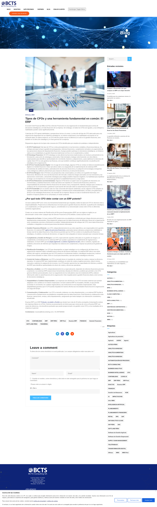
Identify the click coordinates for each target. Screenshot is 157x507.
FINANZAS (83, 321)
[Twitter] (57, 333)
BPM (108, 287)
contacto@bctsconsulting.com (37, 481)
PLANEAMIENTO (113, 408)
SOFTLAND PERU (31, 324)
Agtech (109, 278)
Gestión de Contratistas (116, 307)
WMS (108, 319)
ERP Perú (63, 321)
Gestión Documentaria (115, 310)
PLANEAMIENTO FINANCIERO (117, 412)
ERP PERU (54, 321)
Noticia (109, 316)
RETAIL (110, 416)
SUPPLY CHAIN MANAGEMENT (117, 440)
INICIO (9, 9)
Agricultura (111, 332)
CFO (27, 321)
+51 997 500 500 (40, 483)
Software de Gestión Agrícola (117, 432)
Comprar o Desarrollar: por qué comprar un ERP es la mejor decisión (118, 89)
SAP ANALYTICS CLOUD (115, 420)
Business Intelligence (115, 291)
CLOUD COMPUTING (113, 294)
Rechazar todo (134, 500)
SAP (122, 416)
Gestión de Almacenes (115, 392)
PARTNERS (41, 9)
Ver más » (110, 100)
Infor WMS (111, 400)
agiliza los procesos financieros (55, 230)
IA (108, 396)
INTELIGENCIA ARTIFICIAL (116, 404)
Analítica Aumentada (114, 281)
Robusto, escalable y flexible (50, 302)
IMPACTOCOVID (117, 396)
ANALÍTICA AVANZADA (115, 356)
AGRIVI (119, 340)
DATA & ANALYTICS (113, 300)
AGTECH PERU (112, 344)
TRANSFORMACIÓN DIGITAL (117, 448)
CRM (108, 297)
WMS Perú (125, 452)
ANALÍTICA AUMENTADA (115, 352)
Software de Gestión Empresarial (118, 436)
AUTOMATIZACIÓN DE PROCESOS (118, 360)
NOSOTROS (17, 9)
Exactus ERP (73, 321)
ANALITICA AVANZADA (115, 348)
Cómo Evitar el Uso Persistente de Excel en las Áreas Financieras (117, 129)
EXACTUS (111, 384)
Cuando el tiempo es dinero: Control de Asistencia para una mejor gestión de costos (119, 254)
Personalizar (120, 500)
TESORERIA (44, 324)
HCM (108, 313)
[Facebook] (62, 333)
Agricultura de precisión (115, 336)
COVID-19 (124, 376)
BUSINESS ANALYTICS (115, 368)
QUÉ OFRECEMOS (29, 9)
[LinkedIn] (67, 333)
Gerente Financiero (95, 321)
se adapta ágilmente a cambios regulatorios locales (63, 241)
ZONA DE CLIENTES (59, 9)
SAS (119, 424)
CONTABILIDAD (37, 321)
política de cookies (52, 501)
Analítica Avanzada (114, 284)
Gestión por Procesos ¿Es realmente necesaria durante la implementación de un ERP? (118, 212)
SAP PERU (111, 424)
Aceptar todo (148, 500)
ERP (31, 110)
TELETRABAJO (113, 444)
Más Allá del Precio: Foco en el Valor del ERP (118, 169)
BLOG (48, 9)
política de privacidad (40, 501)
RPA (117, 416)
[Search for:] (119, 59)
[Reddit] (72, 333)
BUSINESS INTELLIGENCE (116, 372)
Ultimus (110, 452)
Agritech (110, 340)
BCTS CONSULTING (114, 364)
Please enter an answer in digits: (41, 384)
